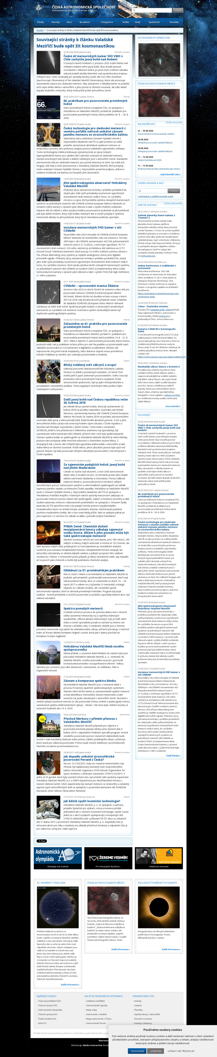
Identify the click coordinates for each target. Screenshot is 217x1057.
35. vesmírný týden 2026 (51, 882)
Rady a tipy (91, 1009)
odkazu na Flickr (172, 395)
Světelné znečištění (95, 1001)
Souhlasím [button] (137, 1051)
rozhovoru (164, 316)
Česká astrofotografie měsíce (156, 83)
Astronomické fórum (96, 1023)
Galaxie (138, 1005)
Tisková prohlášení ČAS (49, 1001)
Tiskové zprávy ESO (47, 1014)
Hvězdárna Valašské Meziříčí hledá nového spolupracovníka (94, 647)
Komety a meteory (143, 1023)
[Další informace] (58, 907)
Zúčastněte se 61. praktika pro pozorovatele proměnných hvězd (95, 325)
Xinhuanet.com (148, 255)
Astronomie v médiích (96, 1014)
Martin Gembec (160, 211)
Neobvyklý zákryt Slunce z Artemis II (159, 366)
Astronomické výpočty (96, 1005)
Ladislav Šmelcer (86, 96)
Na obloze (85, 22)
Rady (137, 22)
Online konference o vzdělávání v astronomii (157, 267)
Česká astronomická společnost (56, 1033)
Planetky (138, 1009)
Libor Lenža (84, 642)
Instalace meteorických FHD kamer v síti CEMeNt (92, 229)
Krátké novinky (147, 204)
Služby (125, 22)
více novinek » (173, 406)
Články (40, 22)
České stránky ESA (47, 1018)
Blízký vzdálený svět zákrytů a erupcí (90, 365)
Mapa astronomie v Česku (99, 1018)
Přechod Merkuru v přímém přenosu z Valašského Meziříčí (90, 720)
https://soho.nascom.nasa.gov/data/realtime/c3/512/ (163, 356)
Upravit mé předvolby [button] (181, 1051)
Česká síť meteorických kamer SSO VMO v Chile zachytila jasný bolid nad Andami (93, 57)
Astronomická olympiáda (50, 1009)
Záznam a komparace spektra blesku (90, 681)
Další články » (173, 755)
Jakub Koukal (85, 52)
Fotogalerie (107, 22)
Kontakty (174, 22)
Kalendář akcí (146, 123)
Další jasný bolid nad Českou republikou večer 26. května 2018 (96, 400)
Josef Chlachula (160, 303)
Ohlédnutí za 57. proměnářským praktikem (94, 570)
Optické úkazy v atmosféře (147, 1014)
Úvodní (40, 30)
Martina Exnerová (87, 797)
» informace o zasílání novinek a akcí (155, 196)
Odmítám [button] (155, 1051)
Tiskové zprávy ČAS (47, 1005)
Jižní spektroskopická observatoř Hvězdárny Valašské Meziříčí (95, 184)
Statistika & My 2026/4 (161, 309)
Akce (69, 22)
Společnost (154, 22)
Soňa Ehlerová (160, 262)
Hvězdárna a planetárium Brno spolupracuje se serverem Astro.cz (106, 1033)
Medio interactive (92, 1045)
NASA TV (42, 1023)
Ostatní (127, 361)
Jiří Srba (82, 714)
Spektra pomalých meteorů (83, 608)
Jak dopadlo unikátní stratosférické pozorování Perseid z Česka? (89, 757)
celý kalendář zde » (170, 174)
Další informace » (70, 984)
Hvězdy (126, 96)
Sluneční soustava (122, 52)
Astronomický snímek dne (154, 37)
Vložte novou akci (174, 122)
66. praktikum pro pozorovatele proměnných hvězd (95, 102)
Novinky (56, 22)
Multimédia (125, 714)
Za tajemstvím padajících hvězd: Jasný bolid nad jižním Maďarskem (94, 466)
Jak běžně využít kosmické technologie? (92, 801)
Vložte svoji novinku (173, 203)
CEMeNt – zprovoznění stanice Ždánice (91, 286)
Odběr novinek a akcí (151, 183)
